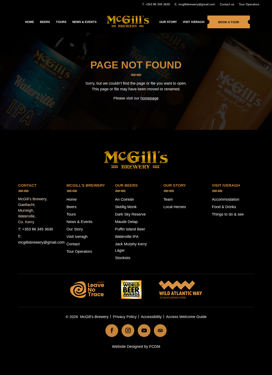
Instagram (128, 330)
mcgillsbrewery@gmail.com (41, 242)
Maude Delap (126, 222)
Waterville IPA (127, 236)
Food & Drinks (224, 207)
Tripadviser (160, 330)
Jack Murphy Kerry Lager (131, 247)
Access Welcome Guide (186, 317)
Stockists (122, 258)
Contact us (227, 4)
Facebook (111, 330)
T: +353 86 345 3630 (156, 4)
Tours (61, 22)
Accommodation (225, 199)
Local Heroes (174, 207)
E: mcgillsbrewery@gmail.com (195, 4)
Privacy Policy (125, 317)
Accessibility (151, 317)
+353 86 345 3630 (37, 229)
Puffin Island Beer (130, 229)
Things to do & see (228, 214)
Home (29, 22)
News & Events (84, 22)
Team (168, 199)
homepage (149, 98)
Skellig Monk (126, 207)
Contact (73, 244)
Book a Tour (228, 22)
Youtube (144, 330)
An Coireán (124, 199)
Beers (45, 22)
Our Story (168, 22)
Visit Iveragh (193, 22)
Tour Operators (249, 4)
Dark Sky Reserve (130, 214)
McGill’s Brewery (94, 317)
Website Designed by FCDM (136, 346)
